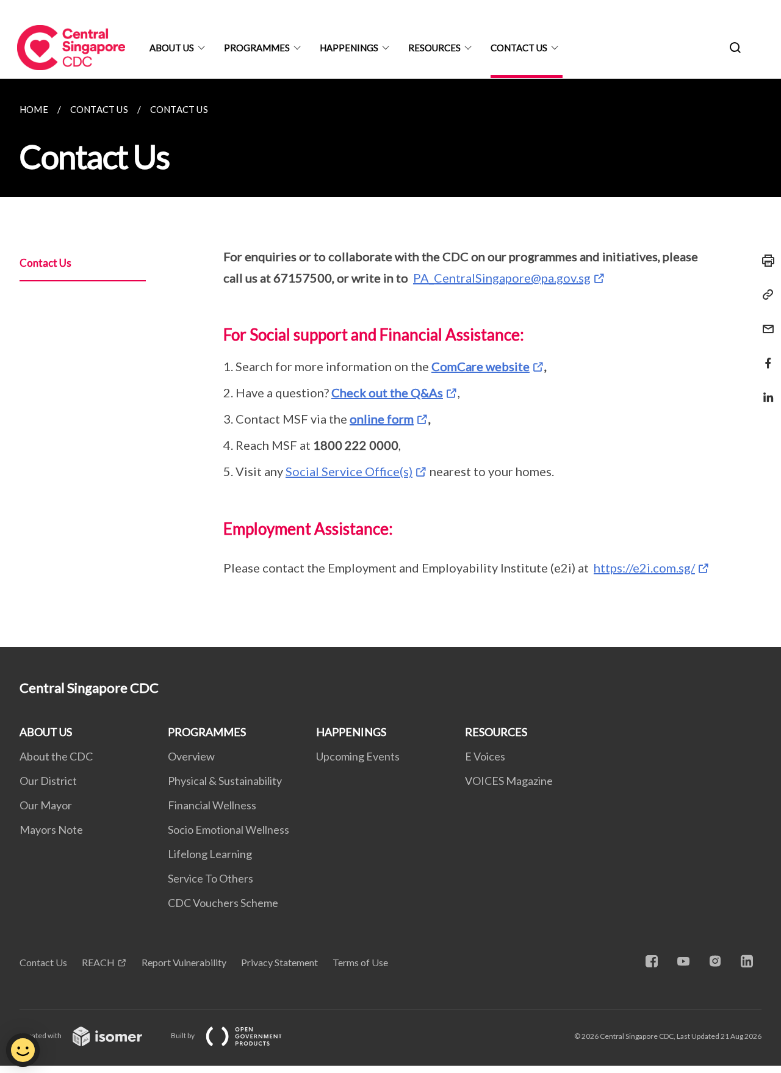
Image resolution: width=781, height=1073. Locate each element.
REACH (98, 962)
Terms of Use (360, 962)
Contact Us (45, 262)
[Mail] (764, 321)
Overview (191, 756)
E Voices (485, 756)
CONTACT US (519, 47)
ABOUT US (171, 47)
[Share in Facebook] (764, 355)
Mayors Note (51, 829)
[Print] (764, 260)
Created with (41, 1035)
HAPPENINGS (349, 47)
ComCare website (480, 366)
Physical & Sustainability (225, 780)
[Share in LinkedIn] (764, 390)
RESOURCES (434, 47)
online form (382, 418)
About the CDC (56, 756)
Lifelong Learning (210, 854)
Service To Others (210, 878)
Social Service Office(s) (349, 471)
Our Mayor (46, 805)
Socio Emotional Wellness (228, 829)
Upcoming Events (358, 756)
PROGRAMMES (257, 47)
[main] (390, 363)
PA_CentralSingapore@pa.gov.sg (502, 277)
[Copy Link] (764, 294)
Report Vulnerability (184, 962)
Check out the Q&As (387, 392)
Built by (183, 1035)
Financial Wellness (212, 805)
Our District (48, 780)
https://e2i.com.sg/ (644, 567)
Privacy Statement (279, 962)
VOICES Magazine (509, 780)
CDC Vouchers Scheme (223, 902)
